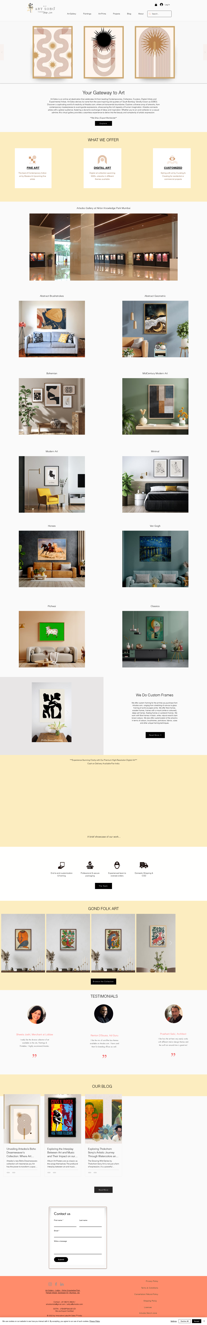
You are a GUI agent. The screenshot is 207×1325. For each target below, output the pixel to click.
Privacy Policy (94, 1321)
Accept (196, 1321)
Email (56, 1231)
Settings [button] (174, 1321)
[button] (156, 4)
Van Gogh (155, 525)
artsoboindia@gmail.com (55, 1304)
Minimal (155, 451)
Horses (52, 525)
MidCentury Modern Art (155, 373)
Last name (83, 1220)
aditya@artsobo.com (75, 1304)
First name (58, 1220)
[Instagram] (50, 1284)
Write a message (60, 1241)
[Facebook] (56, 1284)
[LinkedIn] (62, 1284)
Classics (155, 606)
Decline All (185, 1321)
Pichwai (52, 606)
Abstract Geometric (155, 295)
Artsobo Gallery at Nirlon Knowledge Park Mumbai (103, 208)
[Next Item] (67, 712)
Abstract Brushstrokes (52, 295)
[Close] (204, 1321)
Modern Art (52, 451)
